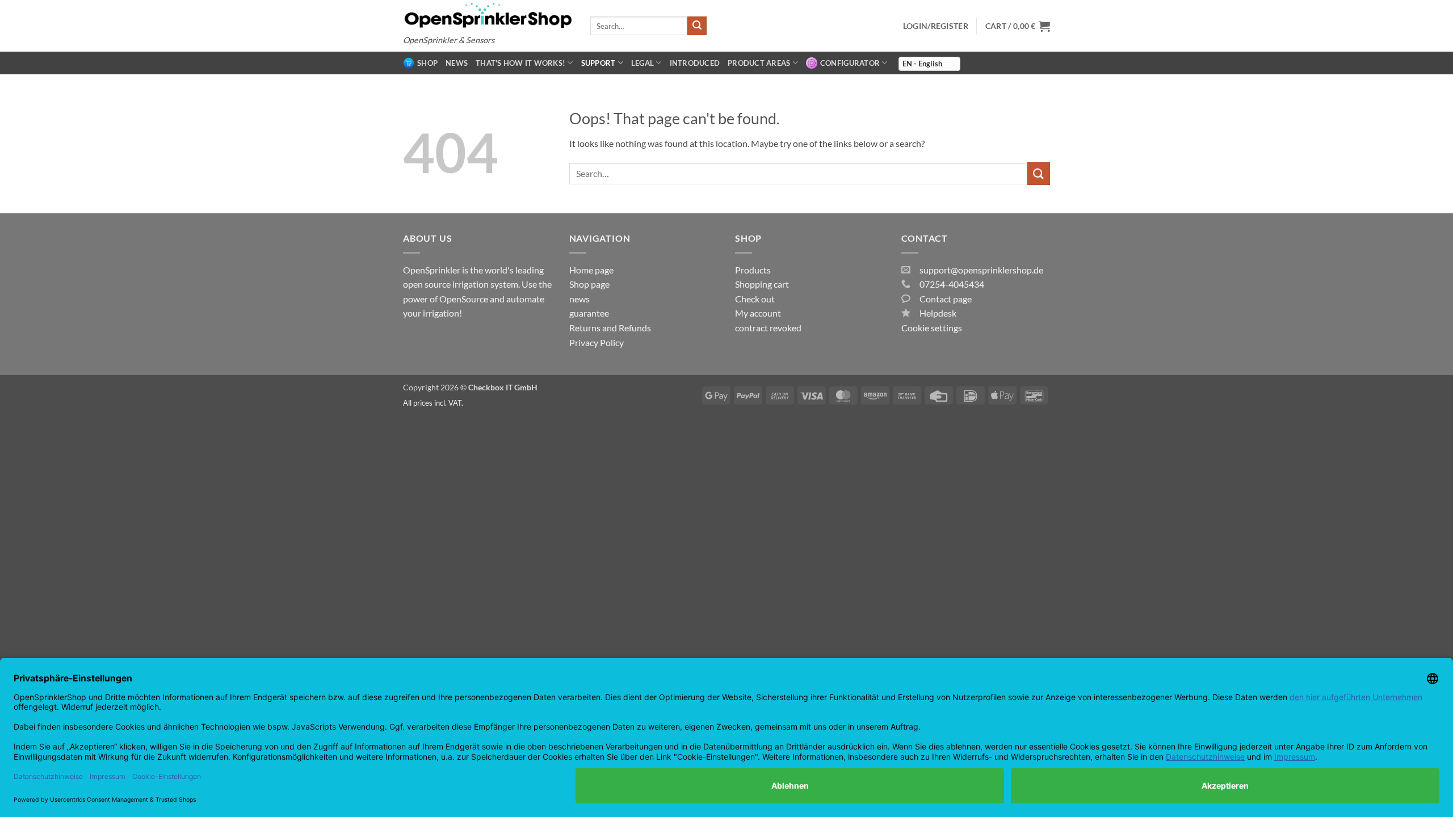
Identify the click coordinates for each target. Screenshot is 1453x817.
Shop (427, 63)
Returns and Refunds (610, 327)
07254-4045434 (951, 284)
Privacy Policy (596, 342)
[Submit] (697, 26)
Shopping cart (762, 284)
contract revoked (768, 327)
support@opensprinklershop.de (981, 269)
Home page (591, 269)
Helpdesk (937, 313)
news (457, 63)
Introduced (695, 63)
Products (753, 269)
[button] (1017, 26)
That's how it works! (520, 63)
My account (758, 313)
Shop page (589, 284)
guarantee (589, 313)
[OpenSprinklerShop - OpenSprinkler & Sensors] (488, 15)
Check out (755, 298)
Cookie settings (931, 327)
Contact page (945, 298)
